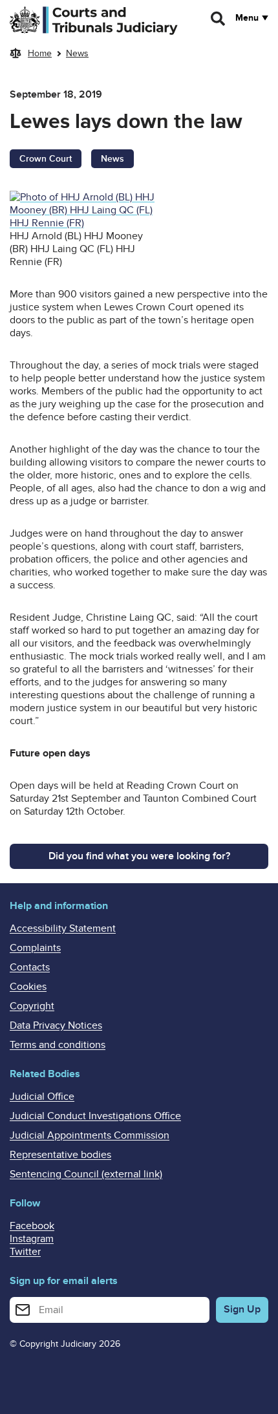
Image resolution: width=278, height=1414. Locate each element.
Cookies (28, 986)
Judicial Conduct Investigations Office (95, 1115)
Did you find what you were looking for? (139, 856)
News (77, 53)
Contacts (30, 967)
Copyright (32, 1006)
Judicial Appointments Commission (89, 1135)
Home (40, 53)
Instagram (32, 1238)
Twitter (25, 1251)
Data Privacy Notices (56, 1025)
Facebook (32, 1225)
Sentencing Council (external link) (86, 1174)
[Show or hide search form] (218, 19)
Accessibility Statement (63, 928)
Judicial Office (42, 1096)
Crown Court (45, 158)
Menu (247, 18)
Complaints (35, 947)
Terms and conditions (57, 1044)
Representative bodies (60, 1154)
